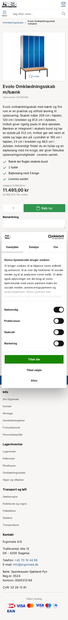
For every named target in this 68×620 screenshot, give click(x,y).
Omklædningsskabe (13, 22)
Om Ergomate (11, 399)
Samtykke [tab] (12, 247)
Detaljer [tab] (34, 247)
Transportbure (11, 524)
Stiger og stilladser (13, 479)
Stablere (7, 517)
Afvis (34, 380)
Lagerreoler (9, 451)
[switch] (58, 321)
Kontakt (7, 406)
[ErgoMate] (9, 4)
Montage (8, 413)
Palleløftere (9, 510)
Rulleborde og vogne (15, 503)
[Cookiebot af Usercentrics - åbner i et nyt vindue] (48, 237)
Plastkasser (9, 465)
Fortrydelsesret (11, 427)
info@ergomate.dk (25, 564)
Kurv (63, 6)
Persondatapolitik (12, 434)
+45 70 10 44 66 (26, 560)
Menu (4, 16)
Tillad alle (34, 359)
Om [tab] (55, 247)
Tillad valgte (34, 369)
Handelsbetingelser (14, 420)
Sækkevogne (10, 496)
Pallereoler (9, 458)
